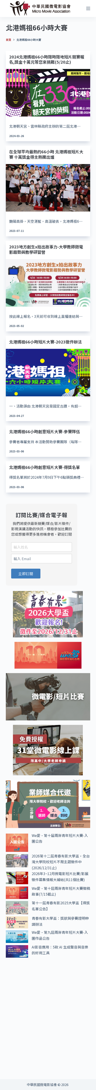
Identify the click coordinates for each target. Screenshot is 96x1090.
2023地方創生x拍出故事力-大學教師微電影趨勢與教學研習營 (46, 249)
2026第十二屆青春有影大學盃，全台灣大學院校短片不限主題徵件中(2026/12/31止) (61, 861)
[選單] (88, 8)
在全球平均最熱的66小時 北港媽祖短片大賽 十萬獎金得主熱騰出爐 (46, 154)
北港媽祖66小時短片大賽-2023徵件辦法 (45, 342)
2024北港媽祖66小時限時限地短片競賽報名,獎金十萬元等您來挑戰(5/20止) (46, 59)
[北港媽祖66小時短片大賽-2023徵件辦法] (48, 372)
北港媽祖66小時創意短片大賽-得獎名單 (44, 467)
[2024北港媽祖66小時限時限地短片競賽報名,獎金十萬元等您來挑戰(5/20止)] (48, 92)
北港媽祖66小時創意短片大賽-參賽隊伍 (44, 431)
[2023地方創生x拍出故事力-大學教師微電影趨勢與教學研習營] (48, 283)
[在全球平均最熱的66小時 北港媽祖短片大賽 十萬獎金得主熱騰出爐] (48, 188)
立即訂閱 (25, 573)
